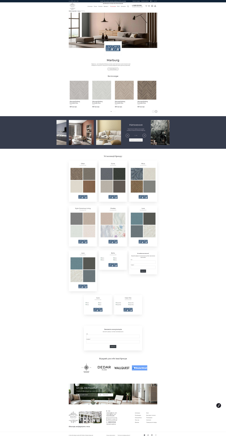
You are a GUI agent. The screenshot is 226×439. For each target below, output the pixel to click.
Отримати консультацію (136, 140)
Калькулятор (138, 417)
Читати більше (113, 69)
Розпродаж (113, 6)
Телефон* (132, 264)
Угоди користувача (110, 435)
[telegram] (148, 435)
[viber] (144, 435)
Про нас (137, 420)
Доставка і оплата (151, 415)
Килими (100, 6)
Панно (95, 6)
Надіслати (143, 271)
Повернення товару (151, 422)
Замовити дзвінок (144, 1)
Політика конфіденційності (124, 435)
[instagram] (151, 435)
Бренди (137, 422)
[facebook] (155, 435)
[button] (153, 111)
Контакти (123, 6)
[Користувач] (155, 6)
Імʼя (131, 259)
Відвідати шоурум (136, 1)
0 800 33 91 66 (137, 5)
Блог (118, 6)
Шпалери (90, 6)
